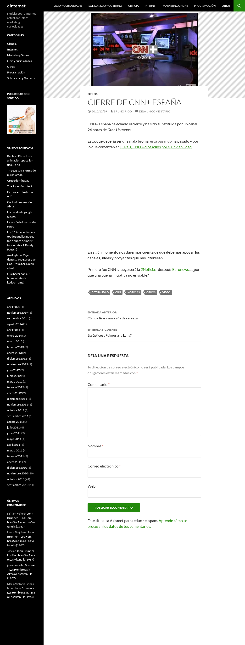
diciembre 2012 (17, 358)
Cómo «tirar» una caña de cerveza (113, 315)
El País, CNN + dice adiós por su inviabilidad (156, 147)
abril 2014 (13, 330)
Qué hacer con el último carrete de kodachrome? (19, 278)
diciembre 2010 (17, 467)
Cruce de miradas (18, 180)
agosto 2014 (15, 324)
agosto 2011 (15, 421)
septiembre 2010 (17, 485)
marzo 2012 (14, 381)
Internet (151, 5)
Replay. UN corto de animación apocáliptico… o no (20, 160)
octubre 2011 (15, 410)
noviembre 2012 (17, 364)
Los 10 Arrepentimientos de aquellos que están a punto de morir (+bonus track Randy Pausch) (21, 240)
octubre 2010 (15, 479)
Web (91, 486)
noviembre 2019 (17, 312)
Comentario (99, 384)
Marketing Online (175, 5)
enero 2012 (14, 393)
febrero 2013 (15, 347)
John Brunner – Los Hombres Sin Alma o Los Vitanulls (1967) (21, 555)
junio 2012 (14, 376)
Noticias (134, 292)
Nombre (95, 446)
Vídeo (166, 292)
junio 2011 (14, 433)
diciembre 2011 (17, 398)
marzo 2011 (14, 450)
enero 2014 (14, 335)
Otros (226, 5)
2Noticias (148, 269)
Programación (205, 5)
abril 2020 (13, 307)
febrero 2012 (15, 387)
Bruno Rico (123, 111)
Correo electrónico (104, 466)
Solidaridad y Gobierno (105, 5)
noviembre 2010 (17, 473)
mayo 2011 (14, 439)
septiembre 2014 (17, 318)
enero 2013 (14, 353)
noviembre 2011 (17, 404)
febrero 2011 (15, 456)
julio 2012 (13, 370)
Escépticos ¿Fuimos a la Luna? (110, 332)
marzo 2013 (14, 341)
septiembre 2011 (17, 416)
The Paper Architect (19, 186)
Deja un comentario (155, 111)
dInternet (16, 5)
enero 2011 (14, 462)
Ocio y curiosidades (68, 5)
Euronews (180, 269)
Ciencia (133, 5)
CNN (118, 292)
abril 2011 (13, 444)
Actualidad (100, 292)
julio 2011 (13, 427)
